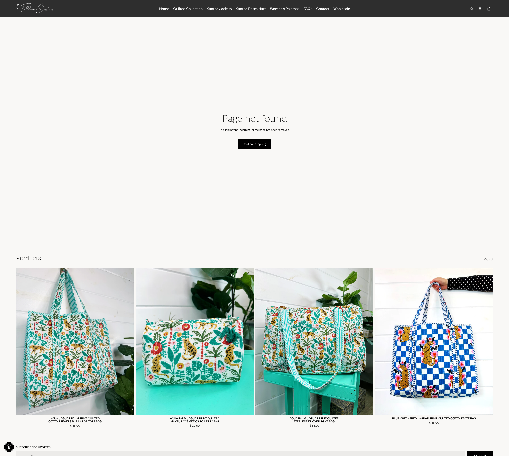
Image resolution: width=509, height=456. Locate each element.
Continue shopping (254, 144)
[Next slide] (128, 341)
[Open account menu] (480, 8)
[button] (9, 447)
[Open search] (471, 8)
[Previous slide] (22, 341)
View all (488, 259)
